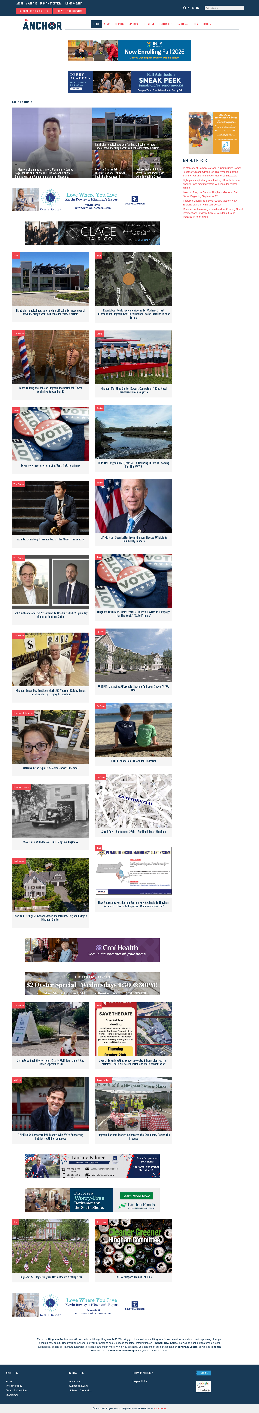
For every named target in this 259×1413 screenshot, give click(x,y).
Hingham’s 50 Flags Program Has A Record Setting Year (50, 1277)
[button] (34, 11)
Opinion (100, 408)
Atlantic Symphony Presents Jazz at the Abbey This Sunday (50, 539)
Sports (99, 333)
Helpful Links (139, 1381)
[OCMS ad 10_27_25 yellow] (214, 152)
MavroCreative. (160, 1408)
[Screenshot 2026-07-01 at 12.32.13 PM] (92, 1177)
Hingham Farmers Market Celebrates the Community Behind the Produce (134, 1136)
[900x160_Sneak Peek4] (129, 91)
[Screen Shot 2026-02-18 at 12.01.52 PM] (92, 1211)
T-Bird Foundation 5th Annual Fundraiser (133, 761)
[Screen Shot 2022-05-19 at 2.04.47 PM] (79, 210)
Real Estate (18, 861)
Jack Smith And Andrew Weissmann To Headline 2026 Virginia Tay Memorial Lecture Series (50, 615)
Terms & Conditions (17, 1390)
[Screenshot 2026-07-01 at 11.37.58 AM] (129, 60)
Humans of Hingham (23, 713)
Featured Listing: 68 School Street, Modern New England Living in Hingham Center (50, 918)
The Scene (18, 333)
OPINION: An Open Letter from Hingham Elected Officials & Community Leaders (134, 539)
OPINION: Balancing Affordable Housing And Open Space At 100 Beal (133, 688)
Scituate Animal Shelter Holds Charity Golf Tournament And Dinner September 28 (50, 1062)
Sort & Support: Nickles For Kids (134, 1277)
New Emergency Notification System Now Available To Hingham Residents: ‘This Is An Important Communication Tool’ (133, 904)
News (16, 255)
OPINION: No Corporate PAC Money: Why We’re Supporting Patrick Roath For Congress (50, 1136)
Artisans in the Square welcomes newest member (51, 768)
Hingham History (21, 787)
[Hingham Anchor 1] (92, 961)
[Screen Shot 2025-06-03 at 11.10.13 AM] (92, 244)
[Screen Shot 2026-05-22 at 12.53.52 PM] (92, 994)
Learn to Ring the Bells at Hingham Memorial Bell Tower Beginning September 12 (50, 390)
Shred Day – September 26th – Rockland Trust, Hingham (133, 831)
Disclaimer (12, 1395)
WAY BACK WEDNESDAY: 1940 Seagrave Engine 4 (50, 842)
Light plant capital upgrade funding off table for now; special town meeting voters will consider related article (50, 312)
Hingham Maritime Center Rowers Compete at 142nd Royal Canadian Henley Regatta (133, 390)
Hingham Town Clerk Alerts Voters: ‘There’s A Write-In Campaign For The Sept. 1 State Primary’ (133, 614)
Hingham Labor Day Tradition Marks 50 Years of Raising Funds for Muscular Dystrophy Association (50, 692)
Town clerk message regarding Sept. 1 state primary (50, 465)
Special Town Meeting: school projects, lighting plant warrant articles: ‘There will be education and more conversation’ (133, 1062)
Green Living (101, 1222)
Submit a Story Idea (80, 1390)
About (9, 1381)
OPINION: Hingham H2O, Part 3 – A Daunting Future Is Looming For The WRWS (133, 465)
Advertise (74, 1381)
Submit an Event (78, 1385)
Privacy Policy (14, 1385)
